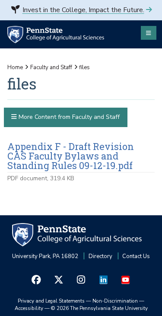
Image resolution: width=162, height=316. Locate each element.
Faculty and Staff (51, 67)
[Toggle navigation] (148, 33)
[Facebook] (36, 280)
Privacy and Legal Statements (51, 300)
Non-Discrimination (115, 300)
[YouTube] (125, 280)
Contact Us (136, 256)
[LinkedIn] (103, 280)
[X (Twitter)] (58, 280)
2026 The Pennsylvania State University (99, 308)
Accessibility (29, 308)
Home (15, 67)
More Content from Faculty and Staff (68, 117)
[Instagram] (81, 280)
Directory (100, 256)
